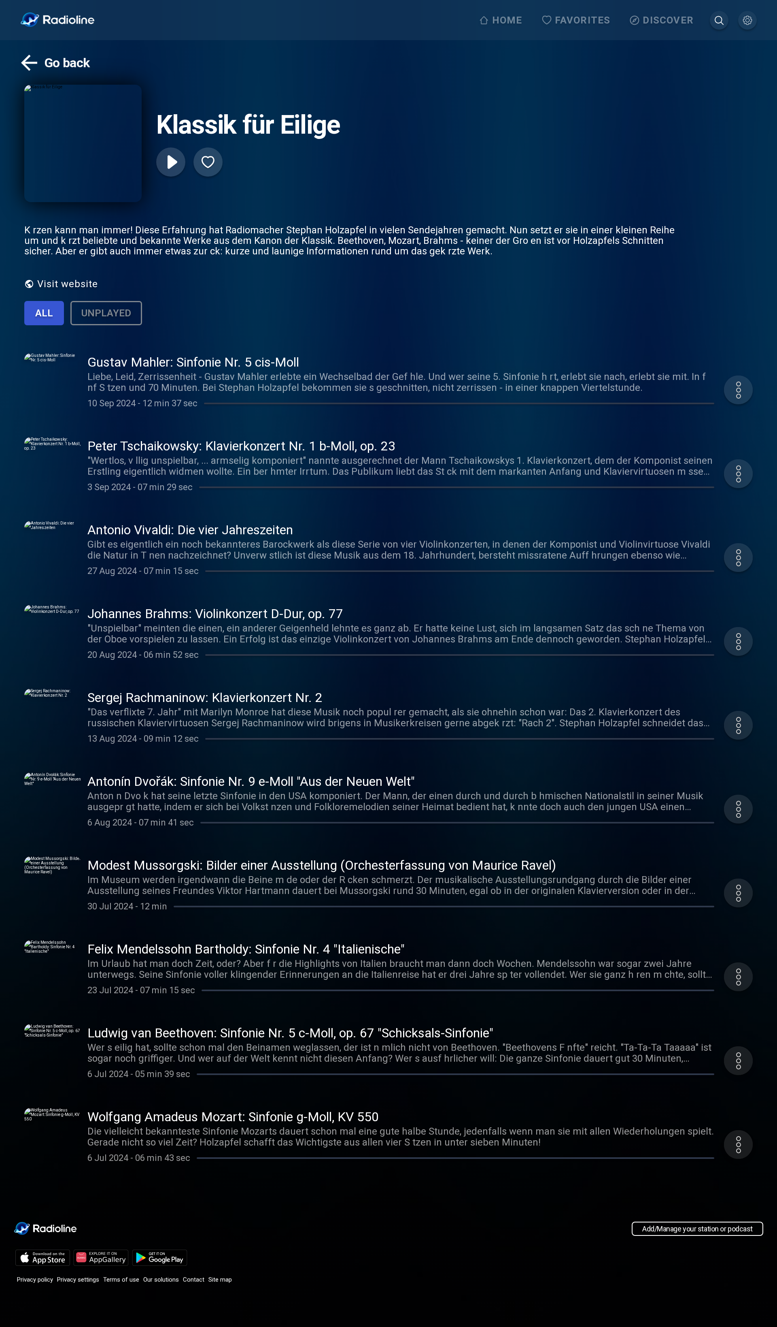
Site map (220, 1279)
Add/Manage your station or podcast (697, 1229)
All (44, 313)
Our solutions (161, 1279)
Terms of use (121, 1279)
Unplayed (106, 313)
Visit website (67, 284)
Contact (193, 1279)
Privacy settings (78, 1279)
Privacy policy (35, 1279)
